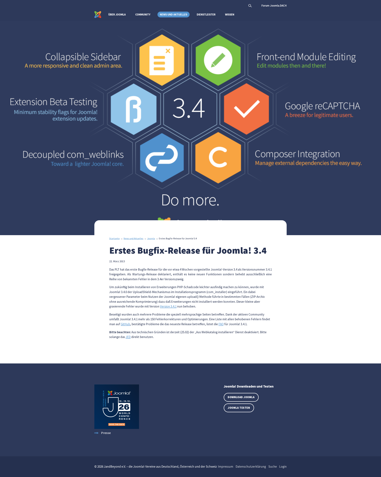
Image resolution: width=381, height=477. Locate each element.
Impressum (225, 466)
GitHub (125, 324)
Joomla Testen (239, 407)
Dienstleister (206, 14)
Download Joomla (241, 397)
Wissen (229, 14)
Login (283, 466)
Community (142, 14)
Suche (272, 466)
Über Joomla (117, 14)
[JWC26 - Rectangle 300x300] (116, 428)
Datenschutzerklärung (251, 466)
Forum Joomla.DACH (274, 5)
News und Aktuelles (173, 14)
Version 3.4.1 (168, 306)
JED (128, 337)
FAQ (221, 324)
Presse (106, 433)
